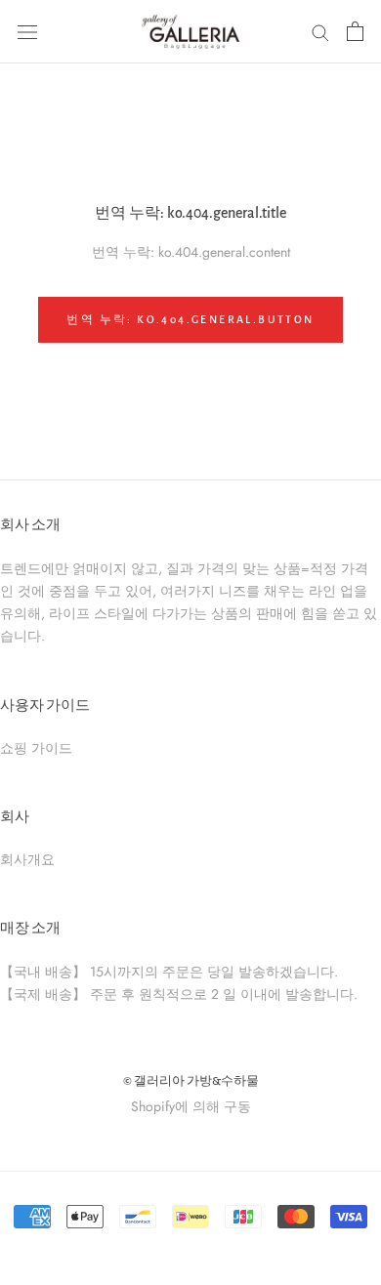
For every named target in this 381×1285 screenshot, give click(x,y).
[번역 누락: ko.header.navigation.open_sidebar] (27, 31)
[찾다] (320, 31)
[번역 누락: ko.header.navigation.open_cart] (355, 31)
